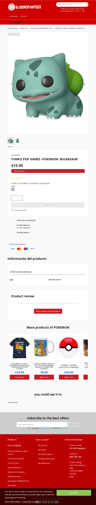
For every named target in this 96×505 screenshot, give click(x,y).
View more (19, 377)
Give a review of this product (48, 311)
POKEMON (15, 155)
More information (13, 501)
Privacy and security (46, 428)
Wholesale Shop (14, 476)
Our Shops (12, 485)
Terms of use (13, 463)
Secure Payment (14, 467)
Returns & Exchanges (16, 472)
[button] (10, 141)
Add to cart (48, 205)
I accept (74, 492)
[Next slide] (85, 84)
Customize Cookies (30, 501)
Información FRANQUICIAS (18, 481)
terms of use (63, 428)
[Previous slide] (11, 84)
